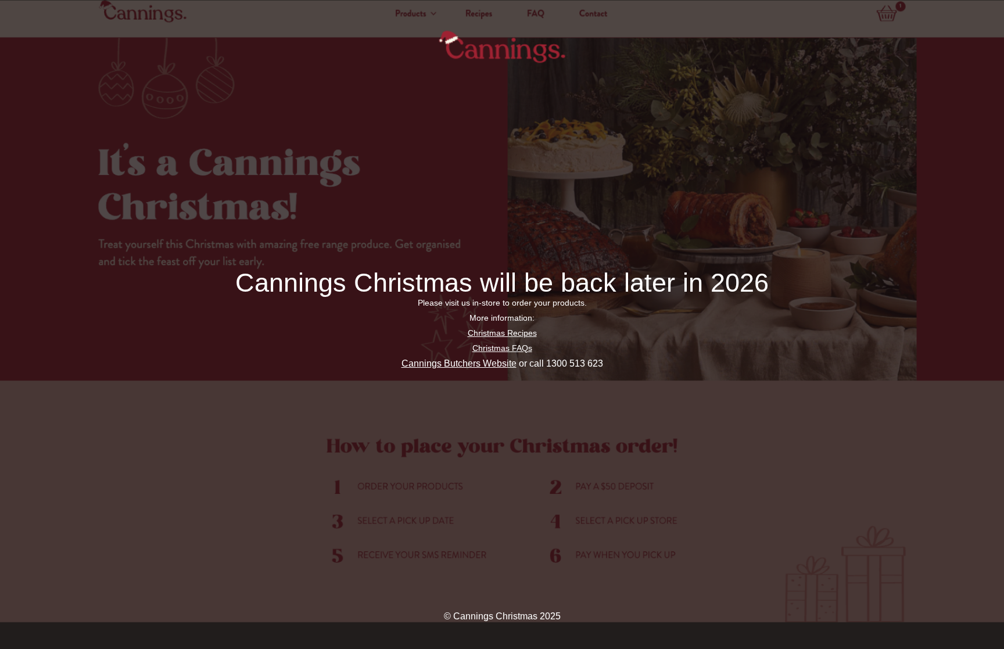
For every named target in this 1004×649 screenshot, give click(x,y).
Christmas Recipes (502, 333)
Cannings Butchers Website (459, 363)
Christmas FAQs (502, 348)
